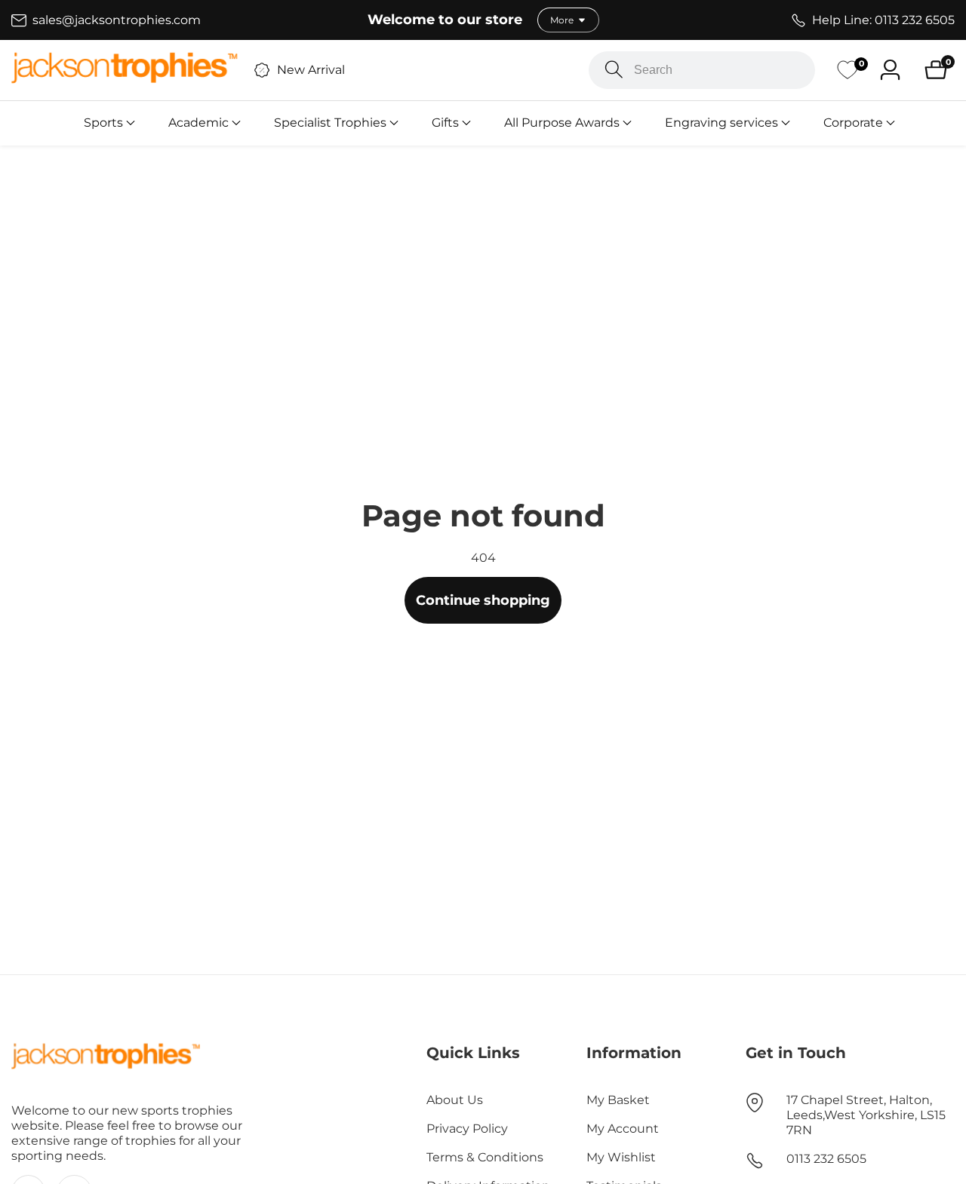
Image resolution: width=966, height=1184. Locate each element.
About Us (454, 1100)
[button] (103, 123)
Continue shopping (483, 600)
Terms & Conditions (484, 1157)
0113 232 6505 (826, 1159)
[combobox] (702, 70)
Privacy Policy (467, 1128)
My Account (622, 1128)
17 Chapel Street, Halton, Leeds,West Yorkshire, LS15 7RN (866, 1115)
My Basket (618, 1100)
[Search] (614, 70)
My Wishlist (621, 1157)
